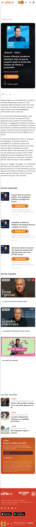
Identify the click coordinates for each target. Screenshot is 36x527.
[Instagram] (5, 508)
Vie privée (15, 500)
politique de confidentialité (20, 470)
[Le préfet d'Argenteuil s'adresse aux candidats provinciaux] (5, 416)
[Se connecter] (33, 2)
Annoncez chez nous (12, 504)
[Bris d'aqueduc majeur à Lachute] (5, 429)
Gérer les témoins (6, 502)
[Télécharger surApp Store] (6, 514)
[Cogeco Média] (24, 494)
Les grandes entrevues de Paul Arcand (16, 331)
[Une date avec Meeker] (18, 346)
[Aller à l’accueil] (9, 3)
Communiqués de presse (26, 502)
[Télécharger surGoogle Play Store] (19, 514)
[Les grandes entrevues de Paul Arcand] (18, 317)
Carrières (3, 504)
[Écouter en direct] (19, 2)
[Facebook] (3, 94)
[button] (8, 523)
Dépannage (22, 500)
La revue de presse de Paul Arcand (14, 301)
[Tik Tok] (8, 508)
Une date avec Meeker (10, 360)
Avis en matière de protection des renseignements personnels (17, 466)
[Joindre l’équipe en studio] (25, 2)
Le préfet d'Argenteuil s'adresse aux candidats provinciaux (20, 419)
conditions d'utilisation (7, 471)
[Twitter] (6, 94)
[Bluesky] (12, 508)
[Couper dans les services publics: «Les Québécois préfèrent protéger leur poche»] (5, 196)
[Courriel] (10, 94)
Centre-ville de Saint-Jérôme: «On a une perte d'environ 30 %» (22, 405)
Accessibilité (15, 502)
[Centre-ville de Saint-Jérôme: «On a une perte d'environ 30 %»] (5, 402)
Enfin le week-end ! (20, 522)
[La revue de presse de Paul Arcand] (18, 288)
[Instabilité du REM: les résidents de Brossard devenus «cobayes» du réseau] (5, 224)
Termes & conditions (6, 500)
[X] (15, 508)
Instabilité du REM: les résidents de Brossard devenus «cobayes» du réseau (23, 225)
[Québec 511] (33, 496)
